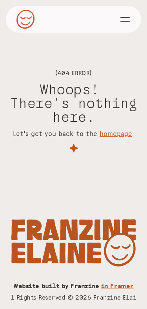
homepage (116, 133)
